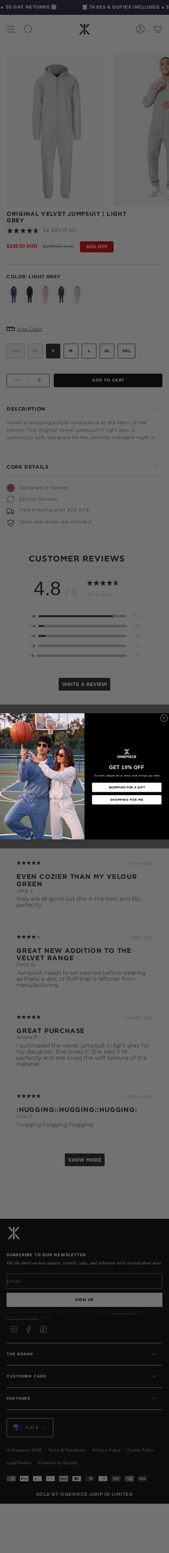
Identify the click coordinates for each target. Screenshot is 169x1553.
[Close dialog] (164, 718)
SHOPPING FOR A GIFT (127, 787)
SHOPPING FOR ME (127, 800)
